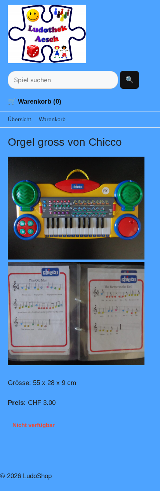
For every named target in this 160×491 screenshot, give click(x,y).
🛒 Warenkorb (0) (34, 101)
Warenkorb (52, 119)
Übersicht (19, 119)
